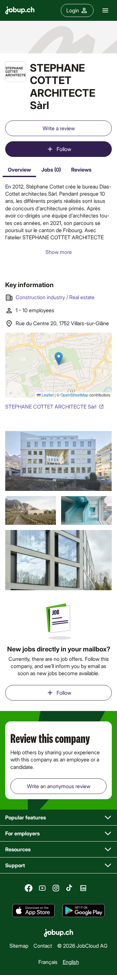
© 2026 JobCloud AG (82, 945)
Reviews (81, 169)
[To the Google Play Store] (83, 910)
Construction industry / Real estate (55, 297)
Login (72, 10)
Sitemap (18, 945)
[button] (58, 461)
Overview (19, 169)
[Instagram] (56, 888)
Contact (42, 945)
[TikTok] (69, 888)
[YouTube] (42, 888)
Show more (59, 252)
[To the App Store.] (33, 910)
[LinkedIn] (83, 888)
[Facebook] (28, 888)
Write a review (59, 128)
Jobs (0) (51, 169)
